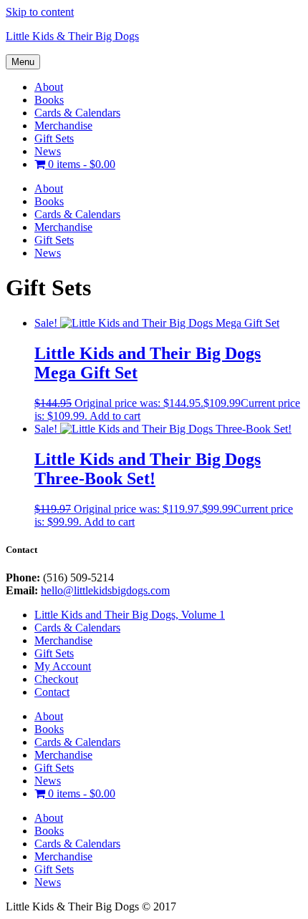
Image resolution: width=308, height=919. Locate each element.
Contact (51, 692)
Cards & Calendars (77, 113)
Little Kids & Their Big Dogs (72, 36)
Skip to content (40, 12)
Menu (22, 61)
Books (49, 100)
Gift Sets (54, 138)
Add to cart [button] (115, 416)
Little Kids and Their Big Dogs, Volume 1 (129, 615)
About (48, 87)
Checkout (56, 679)
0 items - (80, 164)
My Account (62, 666)
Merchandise (63, 125)
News (47, 151)
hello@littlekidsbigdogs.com (105, 590)
